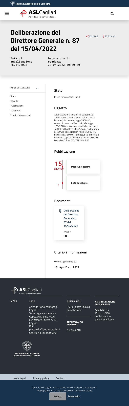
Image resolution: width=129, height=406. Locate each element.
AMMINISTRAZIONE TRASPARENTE (105, 303)
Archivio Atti (74, 330)
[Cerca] (112, 14)
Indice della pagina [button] (20, 87)
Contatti (60, 378)
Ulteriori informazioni (20, 115)
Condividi (93, 36)
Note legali (19, 378)
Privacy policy (41, 378)
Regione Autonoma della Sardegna (33, 4)
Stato (13, 96)
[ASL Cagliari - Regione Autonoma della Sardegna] (27, 290)
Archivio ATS (102, 310)
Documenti (15, 110)
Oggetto (14, 101)
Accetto (57, 396)
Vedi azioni (110, 36)
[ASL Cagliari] (12, 4)
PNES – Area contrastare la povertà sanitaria (104, 316)
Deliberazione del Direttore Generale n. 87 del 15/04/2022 (71, 218)
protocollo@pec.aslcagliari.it (44, 329)
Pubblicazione (17, 106)
